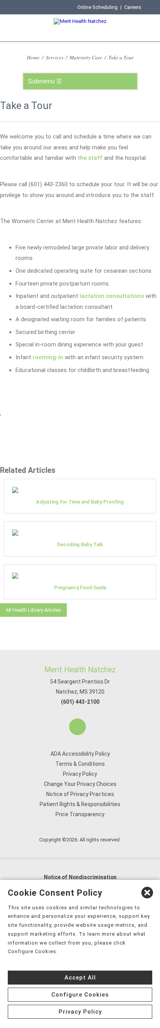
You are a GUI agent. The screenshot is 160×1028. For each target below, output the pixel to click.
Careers (132, 7)
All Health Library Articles (33, 610)
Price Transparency (80, 814)
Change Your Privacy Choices (80, 784)
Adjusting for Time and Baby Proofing (80, 502)
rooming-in (48, 357)
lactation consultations (112, 295)
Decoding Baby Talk (80, 544)
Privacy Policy (80, 774)
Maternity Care (86, 57)
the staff (90, 157)
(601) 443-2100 (80, 702)
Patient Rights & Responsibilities (80, 804)
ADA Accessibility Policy (80, 754)
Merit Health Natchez (80, 669)
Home (33, 57)
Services (54, 57)
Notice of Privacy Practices (80, 794)
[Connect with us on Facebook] (77, 726)
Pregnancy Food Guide (80, 587)
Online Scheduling (97, 7)
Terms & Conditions (80, 764)
